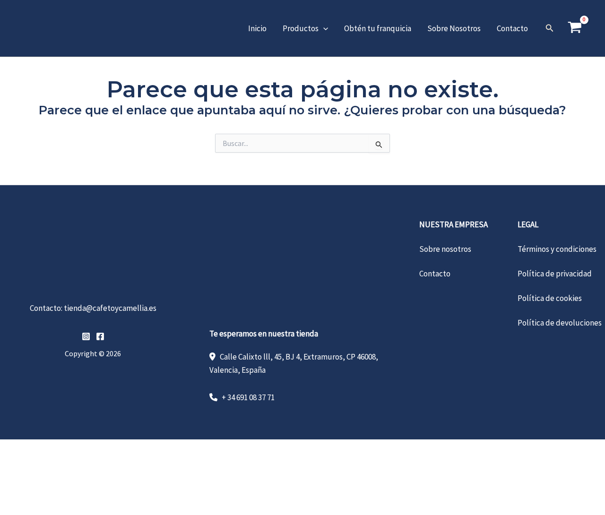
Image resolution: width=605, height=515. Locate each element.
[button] (323, 28)
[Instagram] (86, 336)
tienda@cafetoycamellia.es (110, 308)
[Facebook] (100, 336)
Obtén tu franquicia (377, 28)
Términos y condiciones (557, 249)
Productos (301, 28)
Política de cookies (550, 298)
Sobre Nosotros (454, 28)
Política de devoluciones (560, 323)
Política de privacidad (555, 273)
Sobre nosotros (445, 249)
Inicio (257, 28)
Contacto (512, 28)
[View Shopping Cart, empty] (574, 28)
